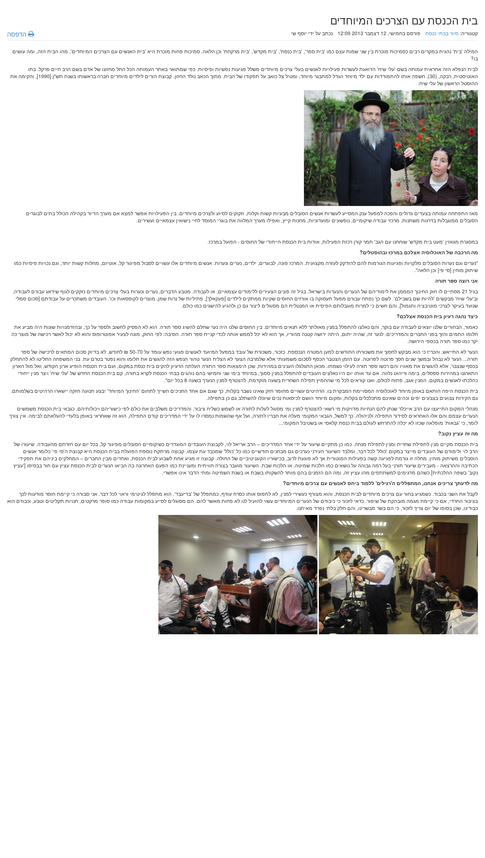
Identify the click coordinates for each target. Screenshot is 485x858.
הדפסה (17, 33)
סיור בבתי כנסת (441, 33)
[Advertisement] (265, 744)
